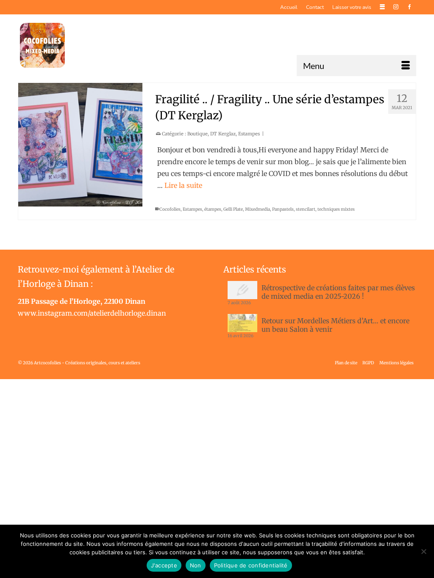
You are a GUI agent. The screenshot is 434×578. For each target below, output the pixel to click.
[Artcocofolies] (42, 45)
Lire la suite (183, 185)
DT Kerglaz (223, 134)
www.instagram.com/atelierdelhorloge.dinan (92, 313)
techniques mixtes (336, 209)
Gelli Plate (233, 209)
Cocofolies (170, 209)
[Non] (423, 551)
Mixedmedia (257, 209)
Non (195, 565)
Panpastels (283, 209)
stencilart (305, 209)
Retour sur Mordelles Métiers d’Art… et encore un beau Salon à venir (335, 325)
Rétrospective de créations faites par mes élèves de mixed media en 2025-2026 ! (338, 291)
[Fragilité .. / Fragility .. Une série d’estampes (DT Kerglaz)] (80, 145)
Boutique (197, 134)
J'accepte (164, 565)
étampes (212, 209)
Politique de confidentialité (251, 565)
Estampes (249, 134)
